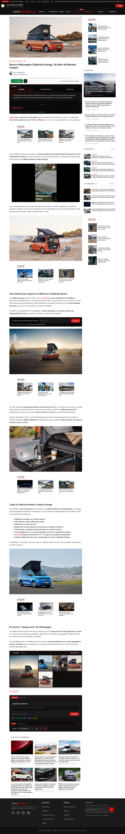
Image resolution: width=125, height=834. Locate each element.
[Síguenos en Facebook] (32, 728)
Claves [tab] (21, 89)
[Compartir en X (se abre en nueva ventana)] (25, 81)
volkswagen (15, 691)
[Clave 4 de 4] (48, 104)
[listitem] (24, 671)
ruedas (46, 211)
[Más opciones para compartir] (30, 81)
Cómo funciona (41, 112)
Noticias (41, 11)
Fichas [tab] (69, 89)
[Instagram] (23, 813)
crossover (47, 298)
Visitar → (78, 723)
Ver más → (113, 149)
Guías (68, 11)
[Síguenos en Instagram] (41, 728)
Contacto (66, 810)
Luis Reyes (19, 72)
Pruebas (61, 11)
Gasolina (100, 11)
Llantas (17, 535)
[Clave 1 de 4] (42, 104)
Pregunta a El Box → (18, 107)
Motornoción (53, 11)
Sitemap (44, 823)
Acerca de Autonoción (70, 806)
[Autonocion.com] (24, 11)
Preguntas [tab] (45, 89)
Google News (25, 728)
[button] (75, 653)
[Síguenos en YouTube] (45, 728)
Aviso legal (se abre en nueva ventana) (37, 324)
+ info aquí (105, 815)
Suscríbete (76, 320)
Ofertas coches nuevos (48, 815)
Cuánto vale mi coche (48, 819)
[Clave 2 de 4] (44, 104)
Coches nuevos (88, 11)
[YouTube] (28, 813)
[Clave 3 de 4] (46, 104)
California (34, 120)
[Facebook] (13, 813)
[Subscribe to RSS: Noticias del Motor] (24, 61)
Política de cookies (69, 819)
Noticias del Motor (15, 61)
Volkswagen (14, 117)
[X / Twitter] (18, 813)
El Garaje (78, 11)
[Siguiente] (79, 104)
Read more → (113, 183)
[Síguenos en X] (37, 728)
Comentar (74, 714)
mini (32, 412)
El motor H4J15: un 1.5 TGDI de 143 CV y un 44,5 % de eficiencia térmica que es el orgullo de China (100, 115)
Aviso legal (66, 815)
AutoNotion (112, 11)
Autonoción (41, 830)
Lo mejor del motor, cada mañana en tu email (24, 320)
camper (49, 120)
